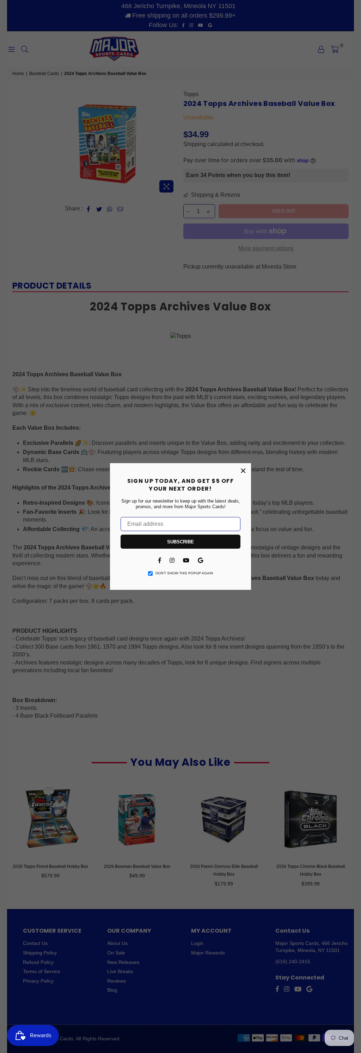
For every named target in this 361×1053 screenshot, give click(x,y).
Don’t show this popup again (184, 573)
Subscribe (180, 541)
